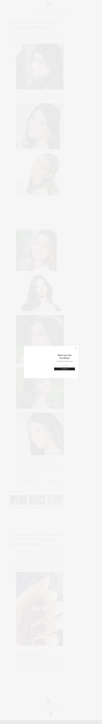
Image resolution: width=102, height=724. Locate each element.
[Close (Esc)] (76, 348)
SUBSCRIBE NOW (64, 368)
